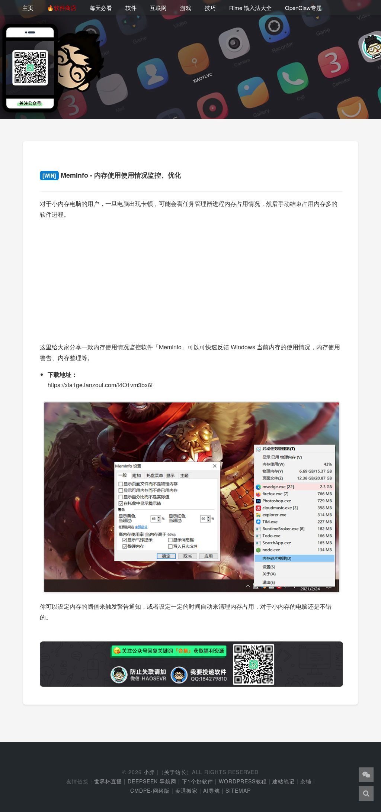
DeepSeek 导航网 (152, 781)
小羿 (149, 772)
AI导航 (211, 790)
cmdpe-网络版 (150, 790)
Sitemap (238, 790)
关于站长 (175, 772)
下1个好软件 (197, 781)
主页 (27, 8)
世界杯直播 (108, 781)
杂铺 (305, 781)
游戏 (185, 8)
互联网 (158, 8)
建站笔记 (283, 781)
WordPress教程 (243, 781)
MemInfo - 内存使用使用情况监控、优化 (111, 175)
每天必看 (101, 8)
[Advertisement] (191, 278)
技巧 (210, 8)
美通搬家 (186, 790)
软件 (131, 8)
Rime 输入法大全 (250, 8)
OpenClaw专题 (303, 8)
